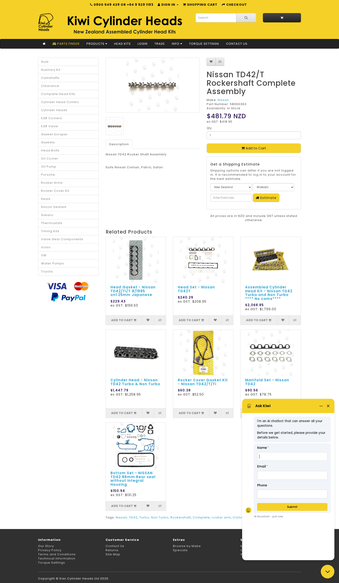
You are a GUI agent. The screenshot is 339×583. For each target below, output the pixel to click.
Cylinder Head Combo (60, 102)
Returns (112, 550)
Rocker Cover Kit (55, 191)
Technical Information (56, 558)
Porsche (48, 174)
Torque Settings (204, 43)
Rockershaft (180, 517)
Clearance (50, 86)
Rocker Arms (52, 183)
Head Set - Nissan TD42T (196, 289)
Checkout (236, 4)
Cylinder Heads (54, 110)
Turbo (144, 517)
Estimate (268, 197)
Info (176, 43)
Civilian (239, 517)
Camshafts (50, 78)
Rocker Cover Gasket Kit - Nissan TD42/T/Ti (203, 382)
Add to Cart (255, 148)
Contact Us (236, 43)
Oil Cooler (49, 158)
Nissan (223, 100)
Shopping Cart (201, 4)
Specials (180, 550)
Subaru (47, 215)
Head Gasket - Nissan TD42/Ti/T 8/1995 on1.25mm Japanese (133, 291)
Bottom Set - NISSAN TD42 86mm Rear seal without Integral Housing (132, 479)
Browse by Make (187, 546)
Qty (209, 128)
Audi (45, 61)
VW (44, 255)
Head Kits (122, 43)
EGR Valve (49, 126)
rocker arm (221, 517)
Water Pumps (52, 263)
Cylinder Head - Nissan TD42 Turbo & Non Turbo (135, 382)
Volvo (46, 247)
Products (95, 43)
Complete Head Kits (58, 94)
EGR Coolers (51, 118)
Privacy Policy (50, 550)
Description (119, 144)
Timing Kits (50, 231)
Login (143, 43)
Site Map (113, 554)
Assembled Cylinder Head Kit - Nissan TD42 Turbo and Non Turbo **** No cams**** (268, 293)
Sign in (168, 4)
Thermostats (51, 223)
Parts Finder (68, 43)
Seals (46, 199)
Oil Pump (48, 166)
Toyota (47, 271)
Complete (201, 517)
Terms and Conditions (57, 554)
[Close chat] (327, 571)
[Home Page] (44, 43)
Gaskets (48, 142)
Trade (160, 43)
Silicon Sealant (53, 207)
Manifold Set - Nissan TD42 (267, 382)
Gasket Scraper (54, 134)
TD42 (133, 517)
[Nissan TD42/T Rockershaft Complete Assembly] (153, 85)
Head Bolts (50, 150)
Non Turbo (160, 517)
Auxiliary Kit (50, 70)
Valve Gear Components (62, 239)
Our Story (46, 546)
